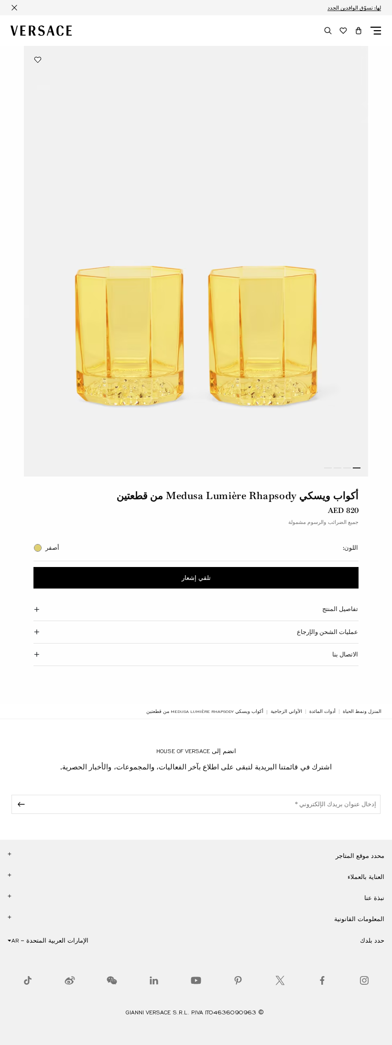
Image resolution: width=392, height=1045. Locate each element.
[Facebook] (322, 980)
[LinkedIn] (154, 980)
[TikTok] (27, 980)
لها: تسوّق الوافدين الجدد (354, 7)
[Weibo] (70, 980)
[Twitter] (280, 980)
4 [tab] (328, 468)
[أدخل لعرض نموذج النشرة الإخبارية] (19, 804)
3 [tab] (337, 468)
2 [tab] (347, 468)
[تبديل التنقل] (375, 30)
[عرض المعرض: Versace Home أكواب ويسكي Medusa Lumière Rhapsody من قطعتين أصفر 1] (196, 261)
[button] (358, 30)
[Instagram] (364, 980)
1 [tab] (356, 468)
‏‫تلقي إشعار (196, 578)
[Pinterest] (238, 980)
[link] (362, 711)
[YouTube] (196, 980)
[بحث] (328, 30)
